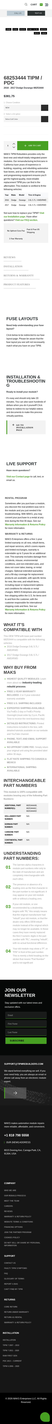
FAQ (6, 1273)
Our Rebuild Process (15, 1196)
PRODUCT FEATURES (17, 284)
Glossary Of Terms (14, 1279)
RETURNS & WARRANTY (19, 275)
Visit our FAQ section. (26, 220)
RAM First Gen (10, 1356)
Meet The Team (11, 1201)
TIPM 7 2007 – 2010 (11, 1345)
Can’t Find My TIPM (13, 1289)
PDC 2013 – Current (12, 1361)
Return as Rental (13, 1317)
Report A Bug (11, 1284)
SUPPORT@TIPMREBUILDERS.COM (23, 1064)
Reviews (8, 1211)
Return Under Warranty (16, 1312)
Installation (9, 1340)
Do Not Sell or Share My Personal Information (22, 1244)
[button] (46, 4)
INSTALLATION (13, 266)
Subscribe (17, 1041)
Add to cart (34, 146)
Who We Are (10, 1190)
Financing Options (13, 1227)
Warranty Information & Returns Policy (25, 524)
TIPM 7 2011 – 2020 (11, 1350)
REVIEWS (9, 257)
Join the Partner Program (17, 1232)
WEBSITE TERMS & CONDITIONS (18, 1222)
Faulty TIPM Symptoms (15, 1268)
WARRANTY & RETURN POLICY (17, 1217)
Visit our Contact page (18, 476)
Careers (8, 1206)
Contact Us (10, 1263)
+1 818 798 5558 (16, 1135)
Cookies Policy (12, 1238)
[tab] (12, 258)
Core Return (10, 1307)
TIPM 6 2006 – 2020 (11, 1366)
